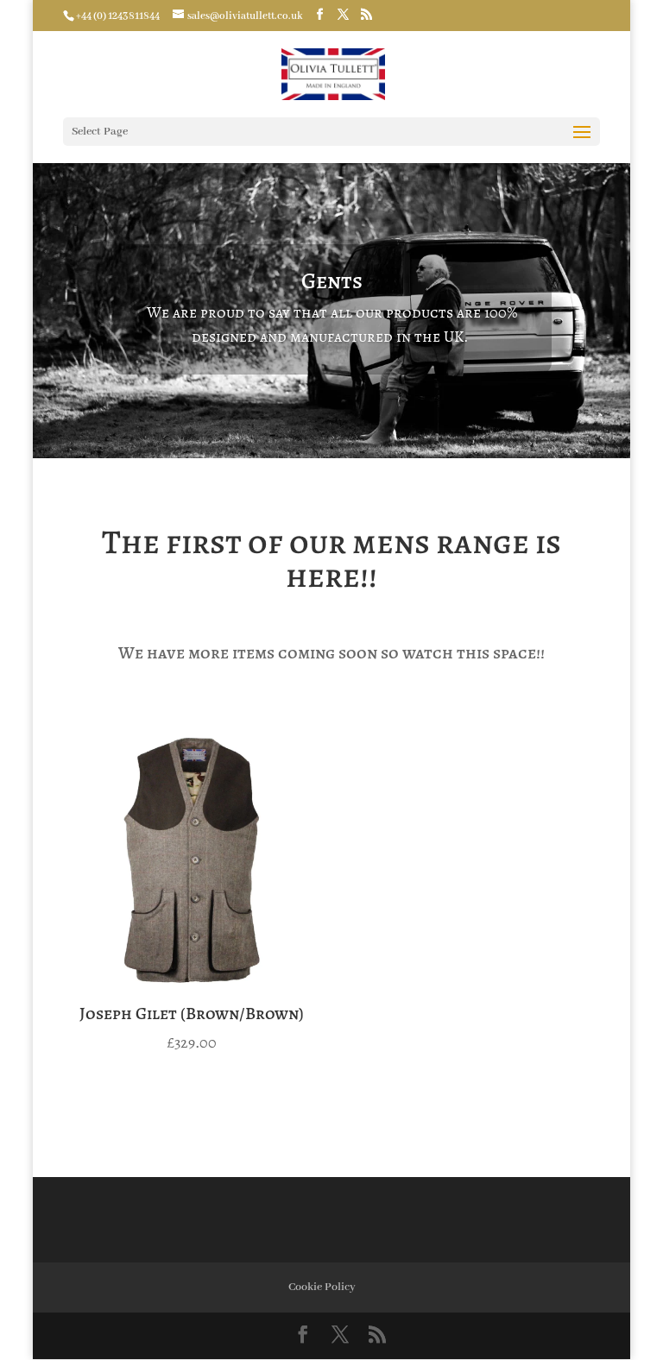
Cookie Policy (322, 1287)
